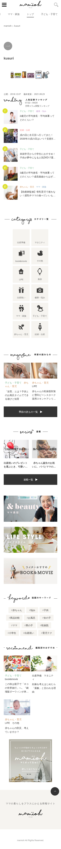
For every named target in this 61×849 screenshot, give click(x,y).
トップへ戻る (55, 791)
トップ (30, 14)
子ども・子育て (49, 14)
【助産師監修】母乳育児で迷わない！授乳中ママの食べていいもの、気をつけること (37, 195)
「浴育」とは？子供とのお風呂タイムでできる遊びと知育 (17, 395)
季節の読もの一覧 (28, 411)
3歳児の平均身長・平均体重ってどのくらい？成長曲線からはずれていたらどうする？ (37, 176)
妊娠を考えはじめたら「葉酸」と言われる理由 (44, 687)
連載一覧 (28, 479)
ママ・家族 (14, 14)
